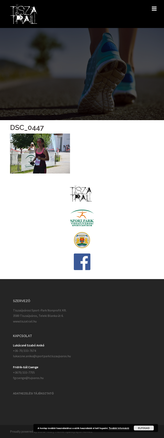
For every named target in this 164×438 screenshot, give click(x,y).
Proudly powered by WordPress (31, 431)
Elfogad (144, 428)
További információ (119, 428)
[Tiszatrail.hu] (23, 14)
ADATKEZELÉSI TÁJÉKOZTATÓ (33, 393)
